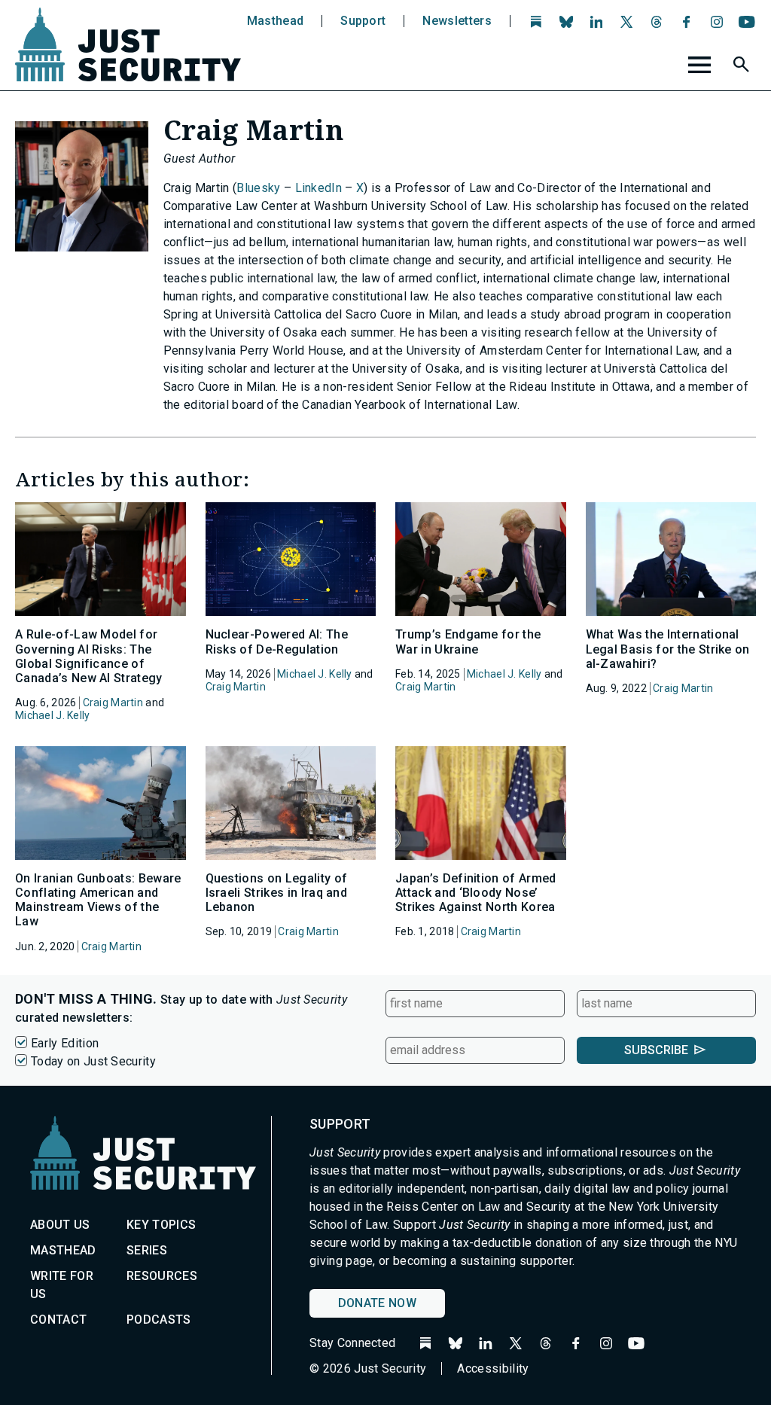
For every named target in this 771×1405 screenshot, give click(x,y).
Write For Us (61, 1285)
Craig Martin (113, 702)
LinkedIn (319, 188)
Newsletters (457, 21)
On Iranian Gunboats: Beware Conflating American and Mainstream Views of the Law (98, 900)
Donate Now (377, 1303)
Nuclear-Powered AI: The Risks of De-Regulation (277, 641)
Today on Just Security (93, 1061)
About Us (60, 1225)
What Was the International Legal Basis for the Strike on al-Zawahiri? (668, 648)
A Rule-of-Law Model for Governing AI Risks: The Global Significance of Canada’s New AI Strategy (89, 656)
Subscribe (656, 1050)
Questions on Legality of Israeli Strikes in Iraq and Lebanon (277, 892)
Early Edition (65, 1043)
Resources (161, 1276)
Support (363, 21)
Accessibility (493, 1368)
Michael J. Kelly (52, 715)
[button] (743, 67)
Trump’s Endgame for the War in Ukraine (468, 641)
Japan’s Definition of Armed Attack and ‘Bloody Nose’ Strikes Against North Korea (475, 892)
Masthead (275, 21)
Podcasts (158, 1319)
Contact (58, 1319)
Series (146, 1250)
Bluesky (258, 188)
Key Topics (161, 1225)
